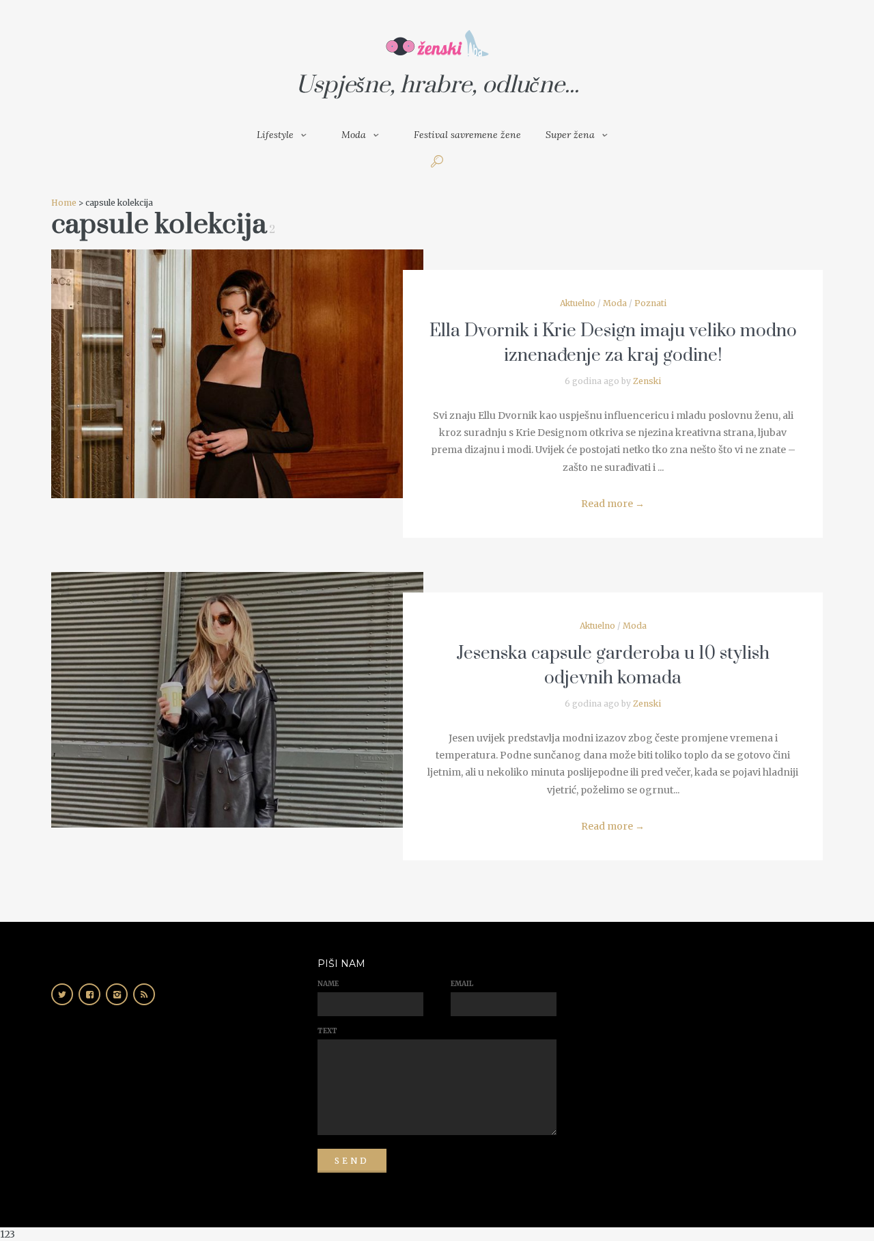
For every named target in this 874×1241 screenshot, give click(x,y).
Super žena (570, 134)
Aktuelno (577, 303)
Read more (613, 503)
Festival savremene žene (467, 134)
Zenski (647, 381)
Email (462, 983)
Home (63, 202)
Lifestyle (275, 134)
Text (327, 1030)
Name (328, 983)
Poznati (650, 303)
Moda (353, 134)
